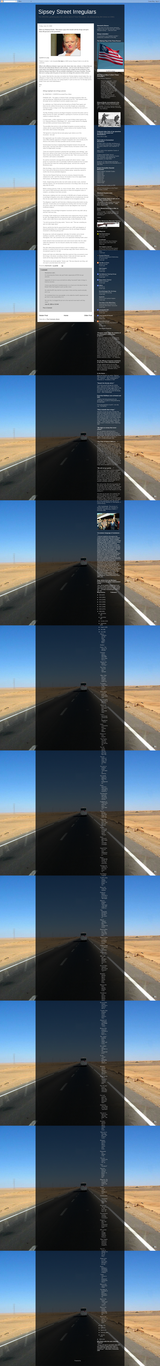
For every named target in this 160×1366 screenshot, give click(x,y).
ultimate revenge (103, 264)
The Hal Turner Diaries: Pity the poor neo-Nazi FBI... (103, 750)
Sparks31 (101, 297)
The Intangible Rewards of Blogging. (104, 701)
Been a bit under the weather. (103, 889)
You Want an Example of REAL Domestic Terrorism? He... (104, 1293)
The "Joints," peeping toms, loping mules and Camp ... (103, 1040)
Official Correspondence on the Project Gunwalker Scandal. (107, 188)
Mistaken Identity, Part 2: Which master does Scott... (103, 1125)
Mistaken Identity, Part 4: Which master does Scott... (103, 978)
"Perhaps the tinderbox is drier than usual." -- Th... (104, 868)
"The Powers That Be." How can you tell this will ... (104, 741)
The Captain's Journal (105, 246)
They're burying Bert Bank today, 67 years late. (103, 814)
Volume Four (100, 177)
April (102, 1328)
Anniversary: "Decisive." (103, 953)
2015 (100, 597)
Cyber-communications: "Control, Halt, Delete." (104, 728)
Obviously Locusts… (104, 275)
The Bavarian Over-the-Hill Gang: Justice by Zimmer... (103, 796)
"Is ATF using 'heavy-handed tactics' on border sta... (103, 881)
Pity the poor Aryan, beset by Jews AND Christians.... (104, 1089)
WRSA (101, 285)
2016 (100, 595)
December (103, 613)
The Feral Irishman (104, 234)
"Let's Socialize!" (103, 1165)
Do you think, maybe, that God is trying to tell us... (103, 1005)
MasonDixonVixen (104, 321)
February (103, 1332)
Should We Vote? (103, 311)
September (103, 623)
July (102, 629)
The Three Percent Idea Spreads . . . (103, 670)
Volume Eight (100, 182)
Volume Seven (101, 181)
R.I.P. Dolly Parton (103, 235)
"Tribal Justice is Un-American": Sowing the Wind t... (103, 1278)
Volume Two (100, 174)
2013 (100, 602)
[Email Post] (62, 265)
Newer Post (43, 315)
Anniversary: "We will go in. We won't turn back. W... (103, 1208)
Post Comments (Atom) (53, 319)
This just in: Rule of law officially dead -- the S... (103, 1115)
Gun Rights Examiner (105, 328)
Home (66, 315)
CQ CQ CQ (102, 287)
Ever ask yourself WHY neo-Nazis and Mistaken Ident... (103, 1099)
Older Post (88, 315)
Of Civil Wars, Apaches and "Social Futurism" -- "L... (104, 968)
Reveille (108, 422)
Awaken (102, 645)
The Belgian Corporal (103, 874)
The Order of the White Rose (107, 302)
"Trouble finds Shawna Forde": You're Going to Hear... (104, 1014)
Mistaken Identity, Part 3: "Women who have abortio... (103, 1070)
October (103, 621)
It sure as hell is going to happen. (107, 298)
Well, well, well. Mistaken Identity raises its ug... (103, 959)
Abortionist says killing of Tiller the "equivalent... (104, 1107)
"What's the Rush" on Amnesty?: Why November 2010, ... (103, 708)
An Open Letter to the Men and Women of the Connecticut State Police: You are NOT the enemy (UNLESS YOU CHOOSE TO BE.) (108, 145)
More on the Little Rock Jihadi (103, 1286)
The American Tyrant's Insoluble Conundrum (104, 1216)
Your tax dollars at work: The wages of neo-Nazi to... (103, 760)
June (102, 632)
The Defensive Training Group (107, 274)
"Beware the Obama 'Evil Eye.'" (103, 663)
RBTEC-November (104, 281)
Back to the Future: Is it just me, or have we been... (104, 1319)
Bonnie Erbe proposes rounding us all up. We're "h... (104, 1031)
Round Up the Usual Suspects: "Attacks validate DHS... (103, 1080)
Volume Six (100, 179)
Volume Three (101, 175)
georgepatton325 (104, 310)
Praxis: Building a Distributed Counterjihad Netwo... (104, 1269)
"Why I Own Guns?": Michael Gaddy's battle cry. (103, 678)
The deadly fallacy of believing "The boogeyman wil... (104, 779)
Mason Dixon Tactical (105, 280)
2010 (100, 609)
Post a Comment (47, 308)
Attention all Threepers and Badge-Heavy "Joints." (104, 1023)
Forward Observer (104, 255)
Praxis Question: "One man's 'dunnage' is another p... (104, 788)
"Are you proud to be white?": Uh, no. (104, 1160)
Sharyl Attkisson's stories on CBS (106, 185)
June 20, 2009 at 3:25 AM (52, 304)
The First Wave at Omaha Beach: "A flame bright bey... (103, 1173)
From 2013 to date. (102, 136)
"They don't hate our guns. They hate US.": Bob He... (104, 822)
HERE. (102, 195)
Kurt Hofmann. (104, 108)
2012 (100, 604)
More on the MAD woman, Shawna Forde (103, 987)
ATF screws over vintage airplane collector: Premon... (103, 1233)
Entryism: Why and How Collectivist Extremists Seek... (103, 1223)
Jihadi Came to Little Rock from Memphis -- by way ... (104, 1261)
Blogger (83, 1360)
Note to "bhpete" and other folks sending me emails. (104, 923)
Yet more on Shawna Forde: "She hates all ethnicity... (103, 770)
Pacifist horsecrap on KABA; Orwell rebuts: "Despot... (103, 831)
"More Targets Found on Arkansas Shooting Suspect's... (104, 1243)
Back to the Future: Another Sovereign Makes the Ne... (103, 1311)
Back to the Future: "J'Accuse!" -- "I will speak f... (104, 1302)
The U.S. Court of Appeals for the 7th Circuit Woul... (104, 1252)
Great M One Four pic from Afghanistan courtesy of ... (103, 851)
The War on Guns (104, 262)
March (102, 1330)
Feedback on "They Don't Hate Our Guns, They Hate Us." (104, 805)
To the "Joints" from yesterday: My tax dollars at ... (103, 1060)
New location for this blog (105, 292)
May (102, 1325)
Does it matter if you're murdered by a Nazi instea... (104, 940)
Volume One (100, 173)
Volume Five (100, 178)
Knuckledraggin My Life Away (107, 291)
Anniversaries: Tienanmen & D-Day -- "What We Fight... (103, 1199)
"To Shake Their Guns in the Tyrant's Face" (103, 686)
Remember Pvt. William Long (103, 1153)
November (103, 617)
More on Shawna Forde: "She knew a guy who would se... (103, 904)
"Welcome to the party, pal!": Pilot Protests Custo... (103, 1135)
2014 (100, 599)
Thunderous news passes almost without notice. (103, 996)
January (103, 1335)
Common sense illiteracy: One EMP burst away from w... (103, 656)
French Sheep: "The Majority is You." (103, 1190)
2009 (100, 611)
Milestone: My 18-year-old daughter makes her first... (104, 1182)
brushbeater (102, 239)
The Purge (101, 317)
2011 (100, 606)
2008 (100, 1339)
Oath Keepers (103, 268)
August (103, 627)
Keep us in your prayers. (103, 735)
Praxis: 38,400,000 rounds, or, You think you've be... (104, 860)
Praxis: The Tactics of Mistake (103, 649)
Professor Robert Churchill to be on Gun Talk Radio (104, 895)
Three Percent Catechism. (107, 88)
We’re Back (102, 270)
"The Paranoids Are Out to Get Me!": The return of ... (103, 914)
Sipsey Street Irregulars (67, 12)
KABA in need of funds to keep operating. (104, 948)
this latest (61, 61)
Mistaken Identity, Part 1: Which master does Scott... (103, 1145)
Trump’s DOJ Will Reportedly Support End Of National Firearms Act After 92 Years (108, 250)
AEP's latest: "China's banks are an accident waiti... (104, 694)
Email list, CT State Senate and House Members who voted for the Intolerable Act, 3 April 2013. (109, 163)
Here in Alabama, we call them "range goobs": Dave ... (103, 638)
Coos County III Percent (106, 315)
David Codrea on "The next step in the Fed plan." (103, 932)
